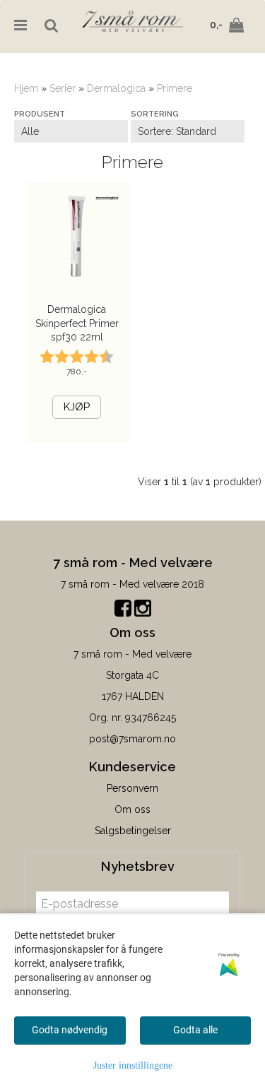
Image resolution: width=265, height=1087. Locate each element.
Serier (62, 88)
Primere (174, 88)
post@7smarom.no (132, 738)
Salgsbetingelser (133, 830)
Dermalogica (116, 88)
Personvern (132, 788)
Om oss (132, 809)
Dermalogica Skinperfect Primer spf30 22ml (77, 323)
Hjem (26, 88)
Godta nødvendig (69, 1029)
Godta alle (195, 1029)
